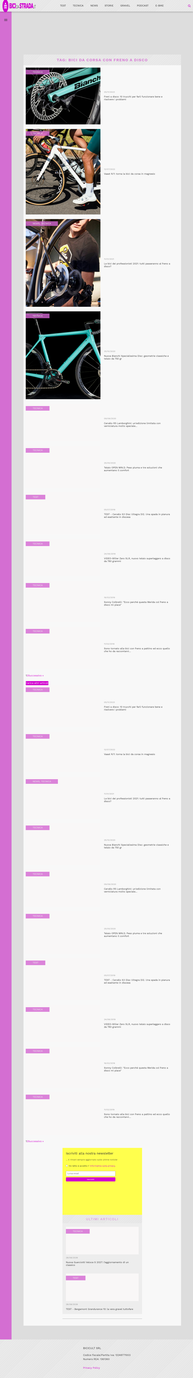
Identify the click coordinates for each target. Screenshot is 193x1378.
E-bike (159, 5)
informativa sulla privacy (102, 1166)
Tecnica (78, 5)
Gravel (125, 5)
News (94, 5)
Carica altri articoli (37, 683)
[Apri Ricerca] (189, 5)
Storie (109, 5)
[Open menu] (5, 20)
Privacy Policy (91, 1367)
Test (63, 5)
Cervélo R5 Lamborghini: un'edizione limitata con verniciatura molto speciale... (132, 424)
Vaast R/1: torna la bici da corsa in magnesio (129, 174)
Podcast (142, 5)
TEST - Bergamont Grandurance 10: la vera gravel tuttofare (99, 1309)
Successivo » (36, 675)
